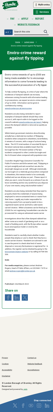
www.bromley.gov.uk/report (30, 122)
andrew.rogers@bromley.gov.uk (22, 271)
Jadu (25, 389)
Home (17, 42)
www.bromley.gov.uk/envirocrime (18, 108)
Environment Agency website (16, 252)
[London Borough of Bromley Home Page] (10, 5)
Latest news (29, 42)
